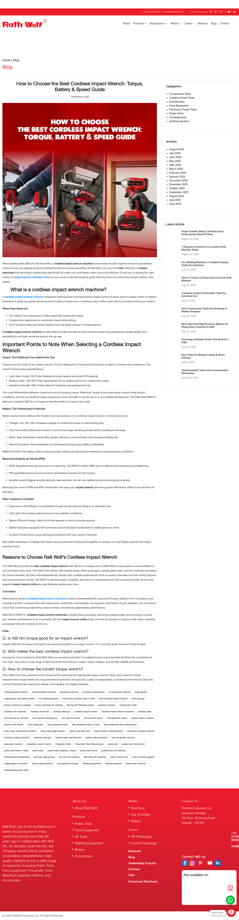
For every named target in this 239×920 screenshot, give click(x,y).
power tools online (88, 750)
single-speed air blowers (16, 763)
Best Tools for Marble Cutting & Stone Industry (203, 356)
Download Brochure (142, 881)
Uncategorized (177, 117)
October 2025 (177, 188)
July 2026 (174, 153)
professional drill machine (113, 750)
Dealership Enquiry (142, 863)
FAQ (131, 875)
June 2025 (175, 204)
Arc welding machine (49, 698)
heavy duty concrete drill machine (20, 731)
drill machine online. (93, 718)
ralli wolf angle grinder (44, 757)
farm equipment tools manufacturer (120, 724)
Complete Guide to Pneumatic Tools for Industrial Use (203, 294)
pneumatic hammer (13, 744)
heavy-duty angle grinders (52, 731)
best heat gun (138, 698)
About (126, 23)
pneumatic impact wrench (39, 744)
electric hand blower (13, 724)
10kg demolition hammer (15, 692)
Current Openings (144, 843)
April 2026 (175, 165)
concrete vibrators (106, 705)
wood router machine (135, 763)
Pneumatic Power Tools (183, 109)
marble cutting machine (96, 737)
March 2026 (176, 168)
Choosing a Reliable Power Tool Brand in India (204, 341)
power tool (113, 744)
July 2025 (174, 200)
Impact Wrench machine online (108, 731)
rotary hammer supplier (143, 757)
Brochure (137, 808)
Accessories (84, 856)
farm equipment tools (57, 724)
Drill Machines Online (117, 718)
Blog (214, 23)
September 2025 (178, 192)
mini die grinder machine (123, 737)
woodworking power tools (16, 770)
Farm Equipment (35, 724)
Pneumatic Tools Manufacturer (89, 744)
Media (174, 23)
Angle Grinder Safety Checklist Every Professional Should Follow (202, 233)
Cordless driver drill (39, 711)
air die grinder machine (120, 692)
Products (138, 23)
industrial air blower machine (140, 731)
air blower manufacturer (93, 692)
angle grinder (141, 692)
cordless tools (144, 711)
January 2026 (177, 176)
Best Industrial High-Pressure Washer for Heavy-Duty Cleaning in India (204, 325)
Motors (80, 850)
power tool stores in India (16, 750)
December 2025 (178, 180)
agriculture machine (69, 692)
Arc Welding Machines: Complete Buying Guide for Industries (204, 263)
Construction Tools (128, 705)
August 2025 (176, 196)
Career (188, 23)
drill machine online (71, 718)
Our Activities (140, 814)
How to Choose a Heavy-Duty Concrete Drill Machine (206, 279)
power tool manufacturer (133, 744)
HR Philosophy (141, 837)
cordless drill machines (15, 711)
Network (203, 23)
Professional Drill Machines (17, 757)
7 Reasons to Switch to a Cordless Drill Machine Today (203, 248)
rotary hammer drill (119, 757)
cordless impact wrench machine (46, 598)
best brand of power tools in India (79, 698)
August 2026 (176, 149)
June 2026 (175, 157)
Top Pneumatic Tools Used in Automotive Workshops (204, 371)
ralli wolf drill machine (69, 757)
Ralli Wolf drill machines (95, 757)
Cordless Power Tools (182, 97)
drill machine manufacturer (44, 718)
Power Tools (176, 113)
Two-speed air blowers (68, 763)
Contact (134, 869)
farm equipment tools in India (86, 724)
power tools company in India (62, 750)
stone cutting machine (42, 763)
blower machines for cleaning (49, 705)
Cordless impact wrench (85, 711)
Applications (157, 23)
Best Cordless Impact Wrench (113, 698)
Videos (136, 821)
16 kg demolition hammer (44, 692)
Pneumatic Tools (63, 744)
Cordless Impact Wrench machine (118, 711)
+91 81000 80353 (151, 11)
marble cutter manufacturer (68, 737)
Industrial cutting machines (17, 737)
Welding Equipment (92, 763)
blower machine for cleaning (17, 705)
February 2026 (177, 172)
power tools (37, 750)
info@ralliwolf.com (174, 11)
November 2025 (178, 184)
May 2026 (175, 161)
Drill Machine (177, 101)
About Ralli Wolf (86, 808)
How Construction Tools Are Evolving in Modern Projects (204, 310)
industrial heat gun (42, 737)
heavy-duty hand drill (79, 731)
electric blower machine (142, 718)
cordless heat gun (61, 711)
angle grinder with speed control (19, 698)
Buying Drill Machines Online (80, 705)
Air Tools (81, 837)
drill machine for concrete (16, 718)
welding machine (113, 763)
